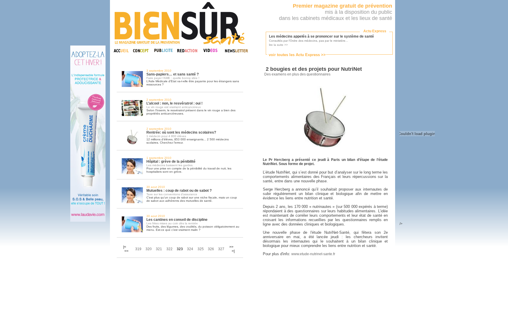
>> (231, 247)
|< (125, 247)
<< (126, 251)
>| (233, 251)
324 (190, 249)
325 (201, 249)
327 (221, 249)
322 (169, 249)
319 (138, 249)
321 (159, 249)
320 (149, 249)
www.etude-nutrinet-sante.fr (313, 254)
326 (211, 249)
